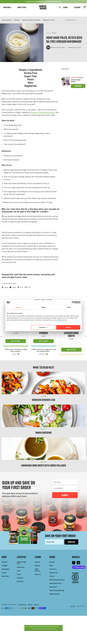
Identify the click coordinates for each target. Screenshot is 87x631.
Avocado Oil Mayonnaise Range (42, 112)
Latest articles (7, 20)
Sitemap (36, 604)
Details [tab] (43, 307)
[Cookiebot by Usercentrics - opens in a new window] (73, 302)
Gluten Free (21, 567)
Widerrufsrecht (54, 594)
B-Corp (51, 576)
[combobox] (74, 20)
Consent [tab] (18, 307)
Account (77, 7)
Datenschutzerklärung (56, 590)
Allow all (68, 327)
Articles (37, 562)
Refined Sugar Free (21, 563)
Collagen (4, 565)
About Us (38, 574)
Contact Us (53, 569)
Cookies (30, 604)
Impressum (53, 587)
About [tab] (69, 307)
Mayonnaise (5, 569)
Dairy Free (20, 581)
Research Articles (49, 20)
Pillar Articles (37, 570)
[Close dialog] (26, 627)
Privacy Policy (22, 604)
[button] (78, 77)
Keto (18, 571)
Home (48, 33)
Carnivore (20, 578)
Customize (42, 327)
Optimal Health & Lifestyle (31, 20)
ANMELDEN (71, 542)
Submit (64, 495)
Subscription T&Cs (55, 583)
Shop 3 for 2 (22, 7)
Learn (65, 7)
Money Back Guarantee (56, 580)
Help (51, 565)
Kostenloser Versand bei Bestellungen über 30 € (43, 1)
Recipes (17, 20)
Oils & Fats (5, 576)
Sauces (4, 573)
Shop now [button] (78, 86)
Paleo (19, 574)
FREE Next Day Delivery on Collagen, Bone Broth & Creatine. (43, 626)
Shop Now (6, 7)
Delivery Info (53, 573)
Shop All (4, 562)
